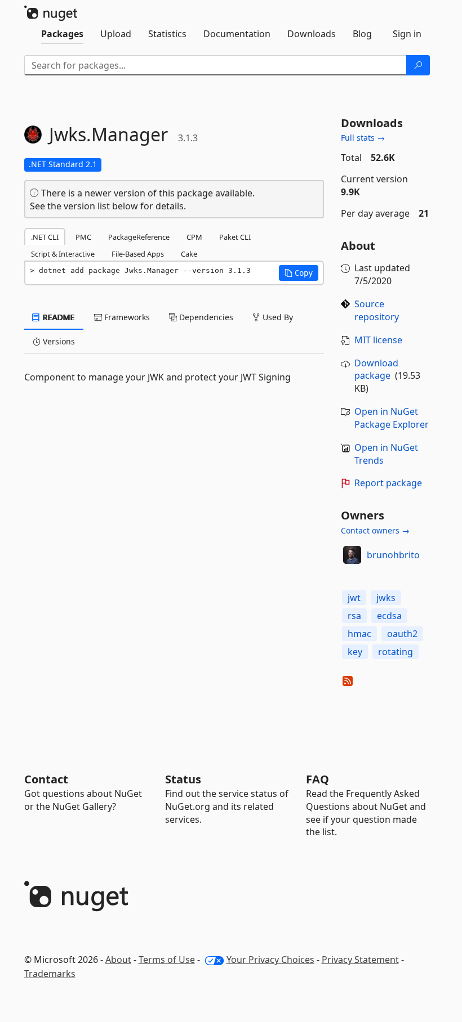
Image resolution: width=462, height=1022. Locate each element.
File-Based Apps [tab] (138, 254)
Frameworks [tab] (126, 317)
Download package (376, 369)
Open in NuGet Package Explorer (391, 418)
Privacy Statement (360, 959)
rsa (354, 615)
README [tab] (58, 317)
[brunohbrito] (352, 555)
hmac (359, 633)
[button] (298, 273)
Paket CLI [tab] (235, 237)
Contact (46, 779)
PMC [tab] (83, 237)
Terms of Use (167, 959)
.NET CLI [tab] (45, 237)
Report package (388, 483)
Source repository (376, 310)
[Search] (418, 65)
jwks (386, 597)
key (355, 652)
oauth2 (402, 633)
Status (183, 779)
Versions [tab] (58, 341)
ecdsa (389, 615)
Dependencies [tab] (205, 317)
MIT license (378, 340)
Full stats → (363, 137)
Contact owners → (375, 530)
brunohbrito (393, 555)
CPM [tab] (194, 237)
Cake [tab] (189, 254)
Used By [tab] (276, 317)
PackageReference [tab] (139, 237)
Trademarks (49, 973)
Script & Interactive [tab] (63, 254)
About (118, 959)
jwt (354, 597)
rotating (395, 652)
